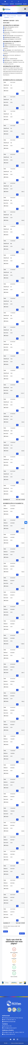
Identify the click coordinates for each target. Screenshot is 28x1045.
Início (4, 15)
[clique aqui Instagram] (17, 1039)
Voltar (6, 931)
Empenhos (6, 17)
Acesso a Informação (11, 15)
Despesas (19, 15)
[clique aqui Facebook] (14, 1039)
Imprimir (22, 933)
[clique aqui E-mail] (10, 1039)
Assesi (8, 1043)
